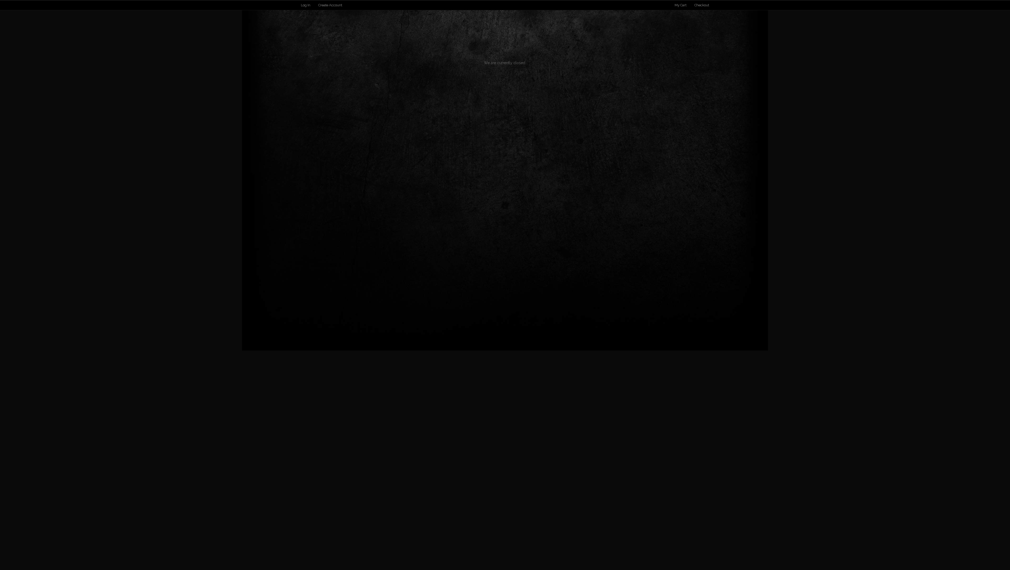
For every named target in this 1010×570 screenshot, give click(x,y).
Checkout (701, 5)
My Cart (681, 5)
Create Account (330, 5)
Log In (305, 5)
